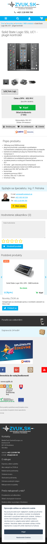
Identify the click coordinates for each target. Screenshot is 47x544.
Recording (9, 23)
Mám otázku (20, 206)
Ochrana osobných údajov (10, 481)
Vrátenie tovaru (7, 474)
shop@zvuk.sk (12, 455)
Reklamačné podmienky (10, 471)
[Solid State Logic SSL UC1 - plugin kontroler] (23, 57)
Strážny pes (10, 127)
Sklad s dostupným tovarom (11, 499)
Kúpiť (25, 107)
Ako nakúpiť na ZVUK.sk (10, 467)
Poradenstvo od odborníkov (11, 495)
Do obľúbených (27, 127)
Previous (1, 277)
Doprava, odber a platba (10, 464)
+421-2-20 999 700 (20, 201)
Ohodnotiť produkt (14, 246)
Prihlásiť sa (12, 308)
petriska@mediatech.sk (24, 194)
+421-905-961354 (21, 197)
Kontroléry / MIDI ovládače (24, 23)
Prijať (23, 532)
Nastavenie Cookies (23, 537)
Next (45, 277)
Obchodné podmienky (9, 478)
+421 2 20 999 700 (13, 452)
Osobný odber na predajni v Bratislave (15, 502)
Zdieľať (41, 127)
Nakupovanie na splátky (10, 485)
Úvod (3, 23)
